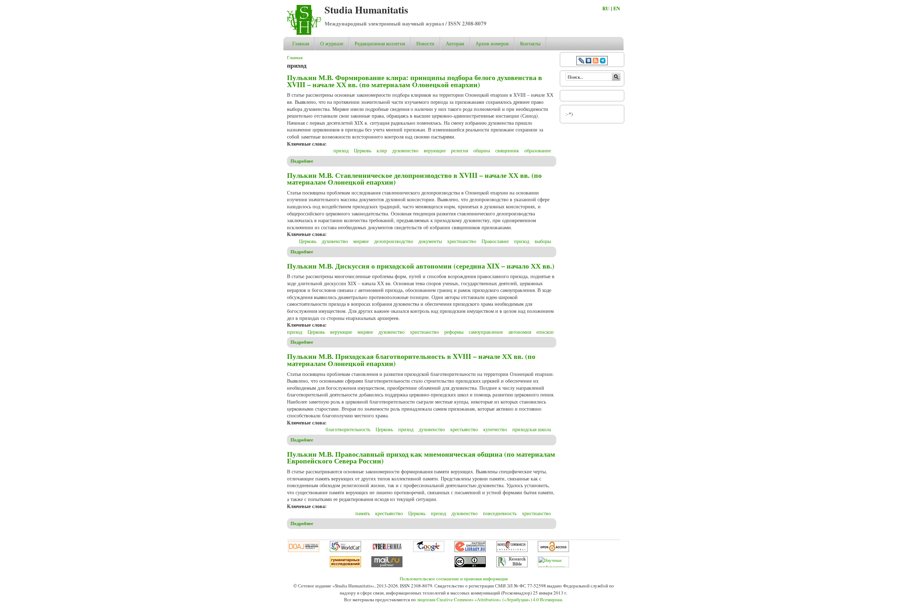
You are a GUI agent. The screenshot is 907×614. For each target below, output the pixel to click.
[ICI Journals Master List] (512, 550)
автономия (519, 331)
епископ (545, 331)
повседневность (500, 513)
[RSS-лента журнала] (595, 61)
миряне (361, 241)
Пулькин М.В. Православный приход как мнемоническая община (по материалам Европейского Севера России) (421, 457)
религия (459, 150)
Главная (300, 43)
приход (341, 150)
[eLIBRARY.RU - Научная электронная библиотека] (470, 550)
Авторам (455, 43)
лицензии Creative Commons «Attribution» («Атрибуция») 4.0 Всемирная (489, 599)
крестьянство (464, 429)
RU (605, 8)
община (481, 150)
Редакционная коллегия (380, 43)
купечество (495, 429)
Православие (495, 241)
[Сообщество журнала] (582, 61)
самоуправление (486, 331)
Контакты (530, 43)
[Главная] (304, 33)
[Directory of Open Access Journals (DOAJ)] (303, 550)
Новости (425, 43)
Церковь (362, 150)
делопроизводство (393, 241)
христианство (461, 241)
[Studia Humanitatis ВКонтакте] (588, 61)
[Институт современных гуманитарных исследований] (345, 565)
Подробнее (302, 160)
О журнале (331, 43)
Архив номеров (492, 43)
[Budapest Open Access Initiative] (553, 550)
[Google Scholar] (428, 550)
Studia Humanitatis (366, 9)
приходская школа (531, 429)
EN (616, 8)
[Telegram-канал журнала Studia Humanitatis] (602, 61)
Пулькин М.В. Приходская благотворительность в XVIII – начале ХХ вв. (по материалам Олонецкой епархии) (411, 359)
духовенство (405, 150)
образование (537, 150)
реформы (453, 331)
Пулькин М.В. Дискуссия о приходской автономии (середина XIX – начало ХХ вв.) (420, 266)
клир (382, 150)
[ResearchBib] (512, 565)
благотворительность (348, 429)
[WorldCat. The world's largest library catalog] (345, 550)
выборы (543, 241)
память (362, 513)
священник (507, 150)
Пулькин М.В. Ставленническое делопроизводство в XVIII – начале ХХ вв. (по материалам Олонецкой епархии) (414, 178)
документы (430, 241)
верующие (435, 150)
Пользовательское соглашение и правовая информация (454, 578)
